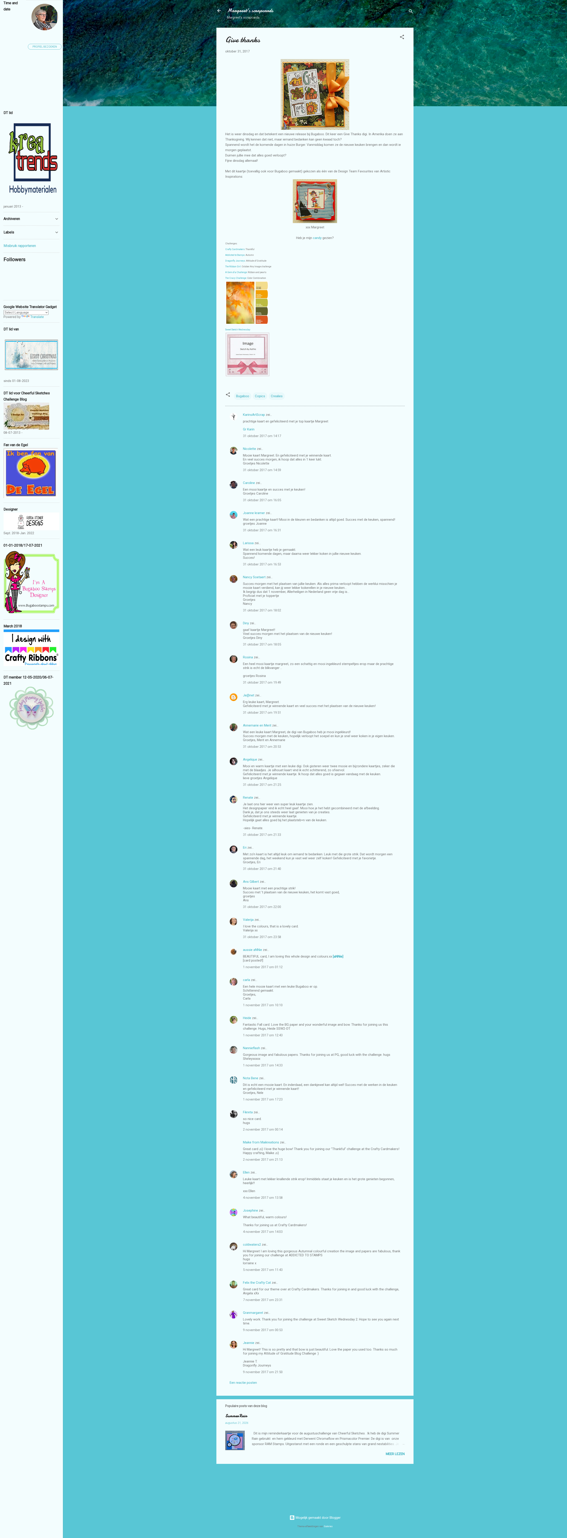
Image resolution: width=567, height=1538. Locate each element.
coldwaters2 (252, 1245)
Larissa (248, 543)
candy (317, 238)
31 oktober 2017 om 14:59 (262, 470)
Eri (245, 848)
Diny (246, 623)
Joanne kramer (254, 513)
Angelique (250, 759)
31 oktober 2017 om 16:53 (262, 564)
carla (246, 980)
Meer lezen (395, 1454)
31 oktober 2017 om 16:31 (262, 530)
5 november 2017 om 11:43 (263, 1270)
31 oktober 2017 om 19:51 (262, 713)
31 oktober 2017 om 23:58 (262, 937)
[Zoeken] (411, 12)
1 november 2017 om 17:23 (263, 1099)
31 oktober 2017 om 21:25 (262, 785)
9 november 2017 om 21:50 (263, 1372)
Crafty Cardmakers (235, 249)
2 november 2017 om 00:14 (263, 1129)
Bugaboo (242, 396)
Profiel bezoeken (45, 46)
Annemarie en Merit (257, 725)
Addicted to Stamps (235, 255)
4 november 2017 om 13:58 (263, 1198)
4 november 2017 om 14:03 (263, 1232)
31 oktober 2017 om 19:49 (262, 682)
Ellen (246, 1172)
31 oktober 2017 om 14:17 (262, 436)
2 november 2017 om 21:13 (263, 1160)
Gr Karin (248, 429)
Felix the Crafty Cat (257, 1283)
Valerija (248, 920)
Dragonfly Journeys (235, 261)
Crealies (277, 396)
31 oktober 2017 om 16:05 (262, 500)
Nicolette (249, 449)
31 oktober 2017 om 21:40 (262, 869)
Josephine (250, 1210)
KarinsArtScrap (254, 415)
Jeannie (248, 1343)
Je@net (248, 695)
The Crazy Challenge (235, 278)
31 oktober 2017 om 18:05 (262, 644)
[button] (402, 37)
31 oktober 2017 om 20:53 (262, 747)
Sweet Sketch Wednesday (237, 329)
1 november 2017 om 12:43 (263, 1035)
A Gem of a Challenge (236, 272)
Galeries (328, 1526)
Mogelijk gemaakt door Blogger (318, 1518)
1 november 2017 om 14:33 (263, 1065)
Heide (247, 1018)
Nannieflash (251, 1048)
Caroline (249, 483)
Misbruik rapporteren (20, 246)
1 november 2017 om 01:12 (263, 967)
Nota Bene (250, 1078)
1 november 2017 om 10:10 (263, 1005)
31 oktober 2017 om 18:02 (262, 610)
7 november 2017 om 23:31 (263, 1300)
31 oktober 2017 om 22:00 (262, 907)
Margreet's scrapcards (250, 10)
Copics (260, 396)
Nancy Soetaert (254, 577)
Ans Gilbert (251, 882)
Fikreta (248, 1112)
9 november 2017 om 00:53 (263, 1330)
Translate (37, 317)
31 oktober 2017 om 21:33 (262, 835)
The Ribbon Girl (233, 266)
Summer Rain (236, 1416)
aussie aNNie (252, 950)
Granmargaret (253, 1313)
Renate (248, 798)
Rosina (248, 657)
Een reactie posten (243, 1383)
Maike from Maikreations (261, 1142)
